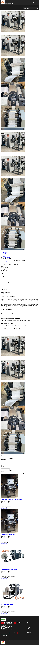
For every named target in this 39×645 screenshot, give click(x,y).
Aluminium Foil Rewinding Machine (8, 534)
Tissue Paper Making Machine (7, 257)
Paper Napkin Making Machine (7, 604)
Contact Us (29, 632)
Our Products (28, 630)
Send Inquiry (4, 252)
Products (3, 256)
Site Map (28, 633)
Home (3, 255)
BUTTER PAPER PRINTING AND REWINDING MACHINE (12, 499)
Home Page (29, 625)
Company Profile (28, 628)
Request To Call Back (4, 253)
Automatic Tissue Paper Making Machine (9, 569)
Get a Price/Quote (4, 261)
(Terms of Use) (20, 640)
